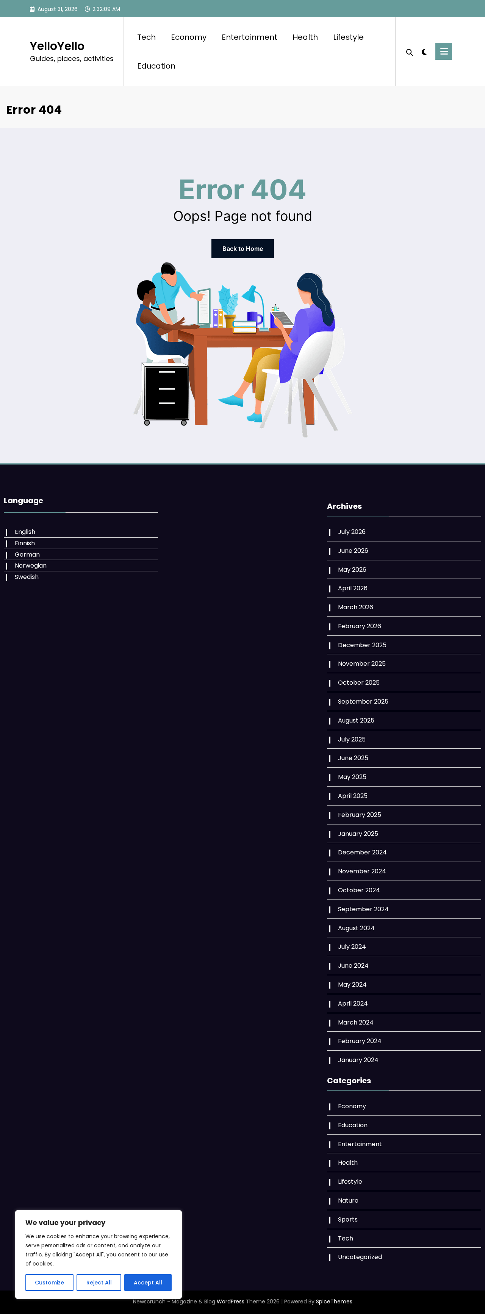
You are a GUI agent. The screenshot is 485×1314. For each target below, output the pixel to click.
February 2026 (359, 626)
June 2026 (353, 550)
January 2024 (358, 1060)
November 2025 (362, 663)
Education (156, 66)
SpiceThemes (334, 1301)
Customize (49, 1282)
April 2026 (353, 588)
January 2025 (358, 833)
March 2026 (355, 607)
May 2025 (352, 777)
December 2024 (362, 852)
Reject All (99, 1282)
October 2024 (359, 890)
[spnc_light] (424, 51)
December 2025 (362, 645)
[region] (98, 1254)
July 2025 (352, 739)
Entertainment (249, 37)
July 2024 (352, 946)
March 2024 (356, 1022)
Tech (146, 37)
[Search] (409, 51)
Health (305, 37)
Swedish (27, 577)
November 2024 (362, 871)
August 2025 (356, 720)
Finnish (25, 543)
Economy (189, 37)
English (25, 531)
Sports (348, 1219)
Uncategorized (360, 1257)
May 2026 (352, 569)
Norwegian (31, 565)
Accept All (148, 1282)
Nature (348, 1200)
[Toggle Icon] (443, 51)
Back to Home (242, 248)
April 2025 (353, 796)
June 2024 (353, 965)
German (27, 554)
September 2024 (363, 909)
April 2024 (353, 1003)
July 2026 (352, 531)
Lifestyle (348, 37)
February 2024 (360, 1041)
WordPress (230, 1301)
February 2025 (359, 814)
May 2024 (352, 984)
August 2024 (356, 928)
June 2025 (353, 758)
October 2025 (359, 682)
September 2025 (363, 701)
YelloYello (57, 46)
